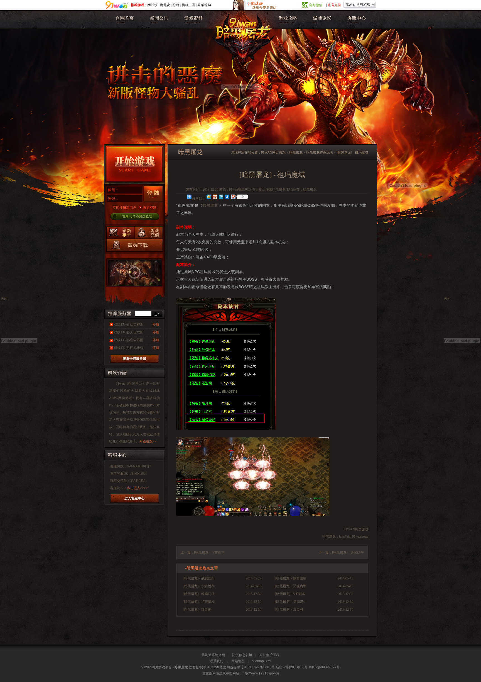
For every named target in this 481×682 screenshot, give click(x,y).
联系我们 (216, 661)
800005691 (139, 473)
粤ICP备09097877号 (324, 667)
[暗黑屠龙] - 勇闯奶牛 (348, 552)
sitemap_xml (261, 661)
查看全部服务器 (134, 359)
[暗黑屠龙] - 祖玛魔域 (199, 602)
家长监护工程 (269, 655)
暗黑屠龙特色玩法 (319, 152)
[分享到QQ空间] (208, 196)
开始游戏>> (147, 441)
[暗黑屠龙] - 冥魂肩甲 (290, 586)
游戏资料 (192, 19)
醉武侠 (153, 5)
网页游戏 (125, 398)
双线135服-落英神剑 (128, 324)
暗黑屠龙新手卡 (120, 233)
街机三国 (188, 5)
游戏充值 (148, 233)
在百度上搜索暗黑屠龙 (269, 189)
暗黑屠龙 (124, 19)
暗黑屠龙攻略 (287, 19)
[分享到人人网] (227, 196)
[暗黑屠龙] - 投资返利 (199, 586)
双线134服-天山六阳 (128, 332)
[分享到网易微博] (233, 196)
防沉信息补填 (242, 655)
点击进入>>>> (137, 488)
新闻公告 (158, 19)
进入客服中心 (134, 498)
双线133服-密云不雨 (128, 340)
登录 (153, 194)
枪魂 (176, 5)
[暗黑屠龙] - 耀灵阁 (197, 609)
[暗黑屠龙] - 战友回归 (199, 578)
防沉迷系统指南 (213, 655)
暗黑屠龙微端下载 (134, 245)
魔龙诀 (165, 5)
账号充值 (334, 5)
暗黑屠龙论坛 (321, 19)
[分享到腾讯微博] (221, 196)
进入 (156, 314)
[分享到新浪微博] (215, 196)
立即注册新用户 (124, 208)
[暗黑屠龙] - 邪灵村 (289, 609)
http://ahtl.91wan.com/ (353, 536)
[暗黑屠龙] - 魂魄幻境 (199, 594)
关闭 (447, 298)
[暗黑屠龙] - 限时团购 (290, 578)
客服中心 (355, 19)
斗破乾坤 (204, 5)
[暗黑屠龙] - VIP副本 (209, 552)
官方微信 (315, 5)
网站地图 (238, 661)
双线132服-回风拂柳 (128, 348)
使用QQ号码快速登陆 (134, 216)
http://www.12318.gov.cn (260, 673)
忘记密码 (149, 208)
